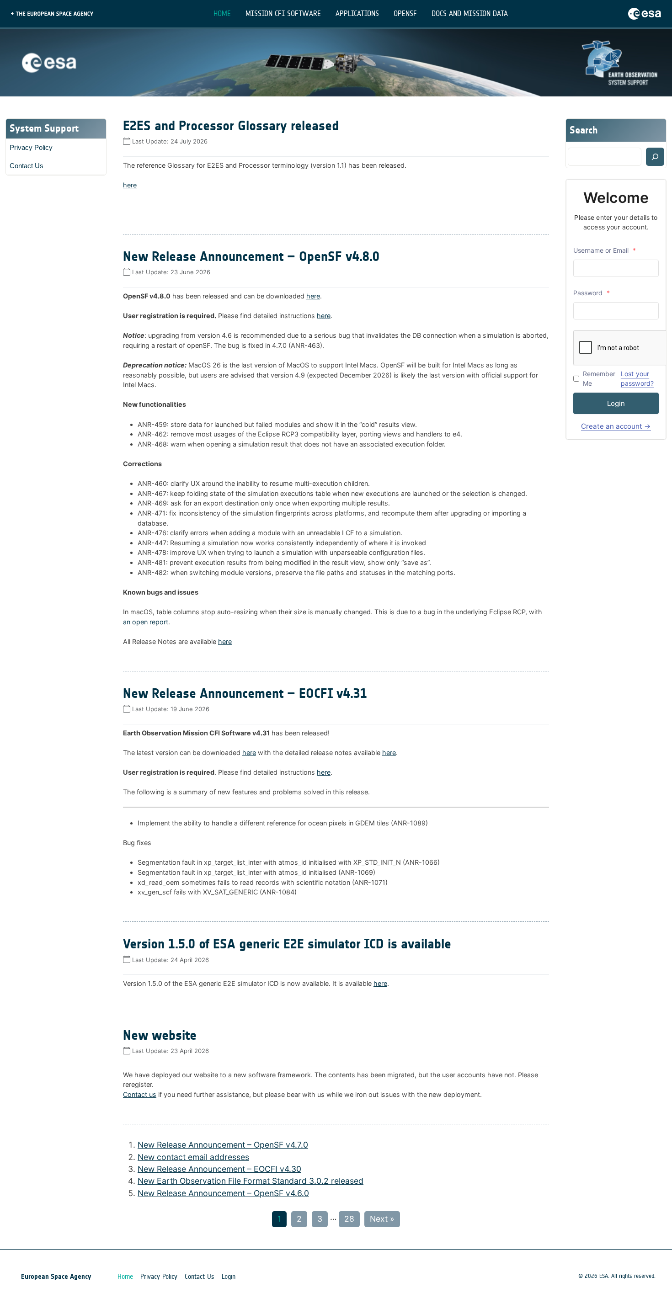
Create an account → (616, 426)
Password (591, 293)
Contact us (139, 1094)
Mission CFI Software (283, 13)
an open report (145, 622)
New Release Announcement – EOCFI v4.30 (219, 1169)
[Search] (655, 157)
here (130, 185)
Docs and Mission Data (470, 13)
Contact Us (26, 166)
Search (584, 130)
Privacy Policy (31, 147)
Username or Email (604, 250)
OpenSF (405, 13)
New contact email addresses (193, 1157)
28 (349, 1219)
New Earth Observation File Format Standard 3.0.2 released (250, 1181)
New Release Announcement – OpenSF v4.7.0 (223, 1144)
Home (222, 13)
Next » (382, 1219)
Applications (357, 13)
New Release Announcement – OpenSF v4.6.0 (223, 1193)
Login (616, 403)
